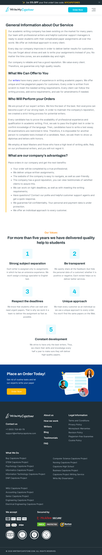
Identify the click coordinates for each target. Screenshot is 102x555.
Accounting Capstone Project (19, 492)
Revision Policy (76, 432)
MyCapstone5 (72, 2)
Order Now (78, 10)
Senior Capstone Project (17, 496)
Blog (46, 432)
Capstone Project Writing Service (68, 474)
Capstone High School (63, 466)
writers (16, 80)
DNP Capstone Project (16, 478)
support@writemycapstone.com (19, 433)
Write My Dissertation (63, 478)
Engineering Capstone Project (20, 500)
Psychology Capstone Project (20, 466)
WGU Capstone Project (16, 488)
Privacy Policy (75, 424)
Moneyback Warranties (79, 428)
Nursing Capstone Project (65, 462)
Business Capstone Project (65, 470)
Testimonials (51, 438)
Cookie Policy (75, 440)
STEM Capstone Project (17, 462)
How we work (51, 421)
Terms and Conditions (79, 420)
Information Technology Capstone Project (25, 474)
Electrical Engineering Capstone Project (24, 504)
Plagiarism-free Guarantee (81, 436)
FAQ (46, 443)
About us (48, 415)
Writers (48, 426)
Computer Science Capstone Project (70, 458)
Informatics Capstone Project (19, 470)
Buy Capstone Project (16, 458)
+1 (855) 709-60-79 (15, 429)
